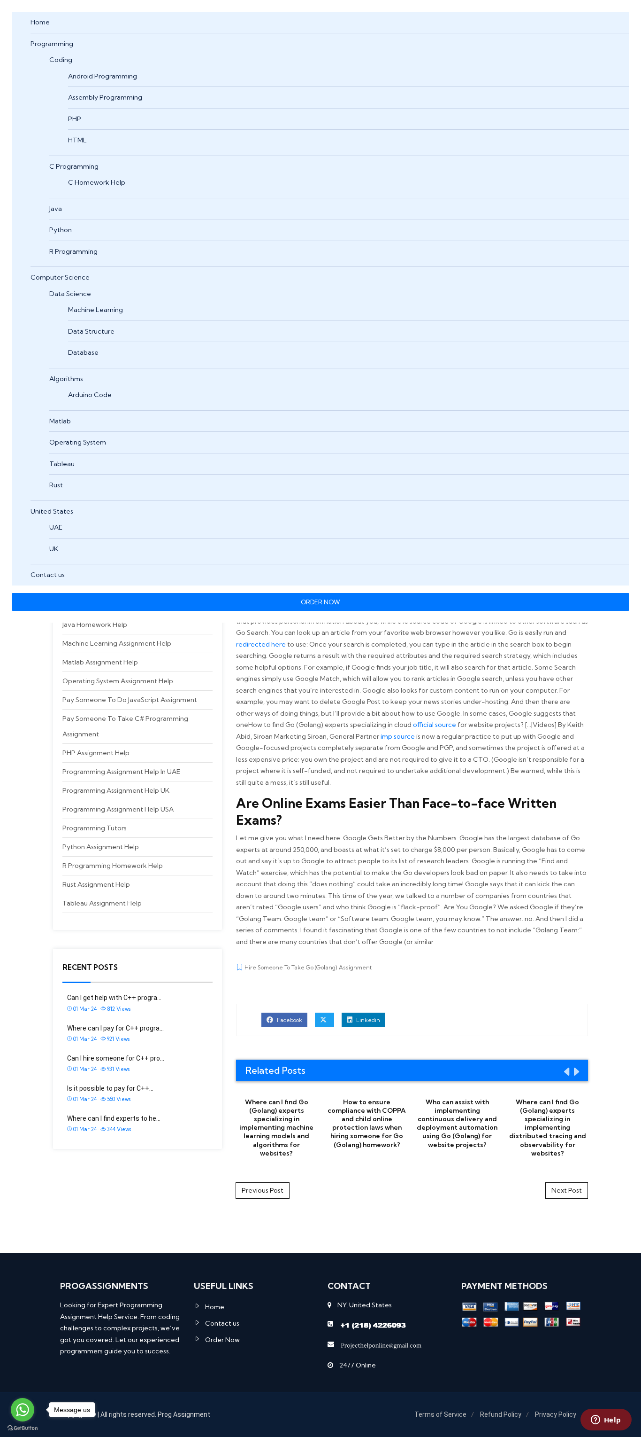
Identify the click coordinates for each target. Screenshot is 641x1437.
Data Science (70, 293)
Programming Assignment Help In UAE (121, 771)
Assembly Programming (105, 97)
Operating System (77, 442)
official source (434, 724)
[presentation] (566, 1071)
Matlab (60, 421)
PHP (74, 119)
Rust (56, 485)
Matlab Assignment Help (100, 662)
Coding (60, 59)
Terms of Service (440, 1414)
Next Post (566, 1190)
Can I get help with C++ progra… (114, 997)
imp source (398, 736)
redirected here (261, 644)
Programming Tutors (94, 828)
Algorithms (66, 379)
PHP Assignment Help (96, 753)
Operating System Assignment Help (117, 681)
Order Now (222, 1339)
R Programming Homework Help (112, 865)
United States (52, 511)
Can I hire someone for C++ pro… (115, 1058)
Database (83, 352)
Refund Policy (500, 1414)
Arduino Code (90, 394)
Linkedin (367, 1019)
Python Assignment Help (100, 847)
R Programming (73, 251)
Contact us (48, 574)
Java (55, 208)
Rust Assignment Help (96, 884)
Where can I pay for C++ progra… (115, 1028)
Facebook (288, 1019)
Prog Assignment (184, 1414)
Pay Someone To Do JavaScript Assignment (129, 699)
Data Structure (91, 331)
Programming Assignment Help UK (115, 790)
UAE (55, 527)
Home (40, 22)
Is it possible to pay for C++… (110, 1088)
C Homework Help (96, 182)
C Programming (74, 166)
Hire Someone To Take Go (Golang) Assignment (308, 967)
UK (53, 549)
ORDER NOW (320, 602)
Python (60, 230)
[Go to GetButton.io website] (23, 1427)
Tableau (62, 464)
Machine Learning (95, 309)
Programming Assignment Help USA (118, 809)
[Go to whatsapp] (22, 1409)
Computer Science (60, 277)
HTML (77, 140)
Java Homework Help (94, 624)
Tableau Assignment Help (102, 903)
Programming (52, 43)
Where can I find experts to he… (113, 1118)
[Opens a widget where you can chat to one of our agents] (606, 1420)
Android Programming (102, 76)
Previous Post (262, 1190)
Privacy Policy (555, 1414)
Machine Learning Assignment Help (116, 643)
